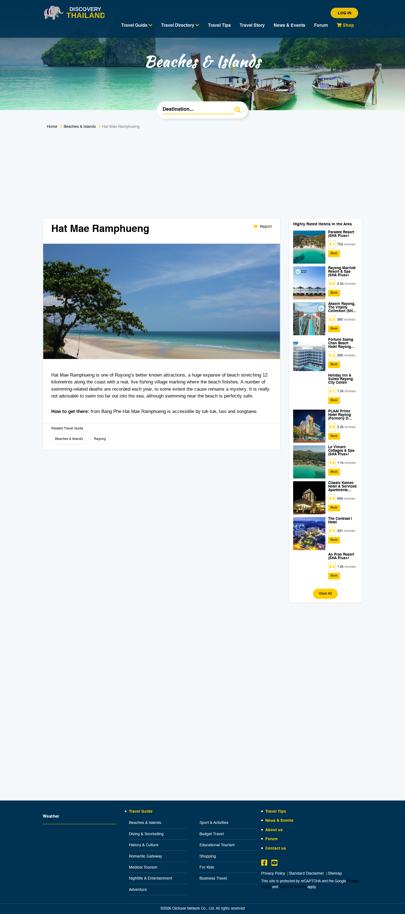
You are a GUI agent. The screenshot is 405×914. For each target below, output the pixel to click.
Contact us (275, 848)
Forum (321, 25)
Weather (51, 816)
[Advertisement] (202, 176)
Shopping (207, 856)
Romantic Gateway (145, 856)
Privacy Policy (273, 873)
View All (325, 594)
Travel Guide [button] (134, 25)
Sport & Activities (213, 823)
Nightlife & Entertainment (150, 878)
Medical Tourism (143, 867)
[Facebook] (264, 863)
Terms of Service (292, 887)
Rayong (100, 439)
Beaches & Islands (80, 127)
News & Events (289, 25)
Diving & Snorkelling (146, 834)
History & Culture (143, 845)
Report (265, 227)
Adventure (138, 890)
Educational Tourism (217, 845)
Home (52, 127)
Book (334, 253)
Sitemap (335, 873)
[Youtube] (274, 863)
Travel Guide (141, 811)
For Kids (206, 867)
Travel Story (252, 25)
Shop (348, 25)
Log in (344, 13)
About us (274, 830)
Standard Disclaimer (306, 873)
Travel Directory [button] (178, 25)
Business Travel (213, 878)
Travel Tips (219, 25)
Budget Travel (211, 834)
